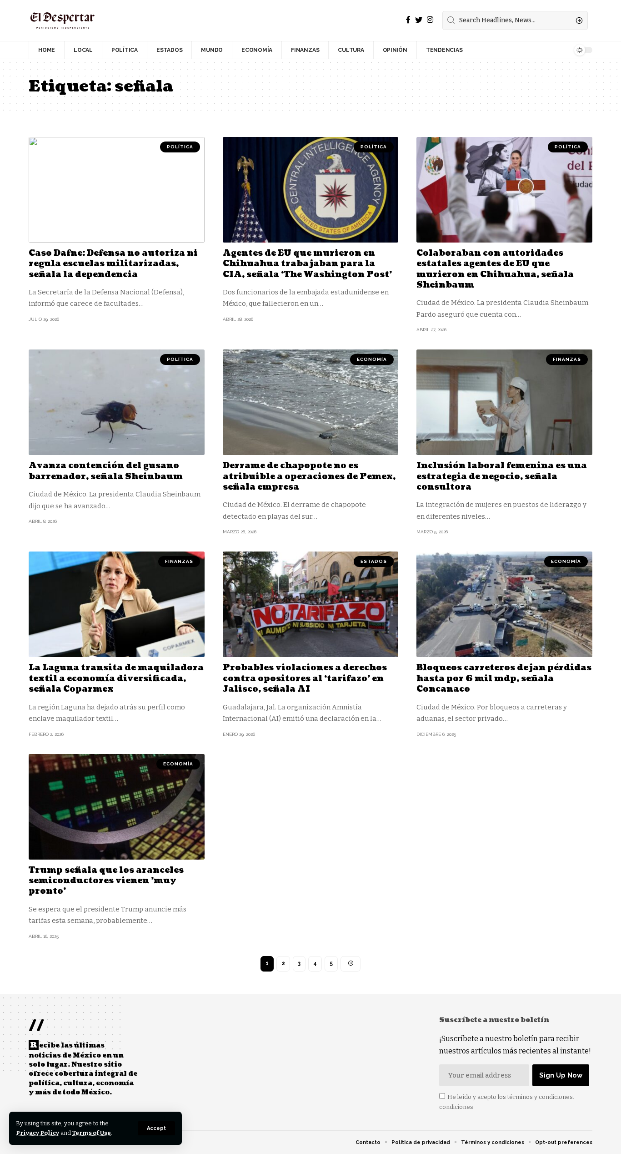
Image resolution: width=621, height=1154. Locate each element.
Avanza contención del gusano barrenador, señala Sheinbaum (106, 471)
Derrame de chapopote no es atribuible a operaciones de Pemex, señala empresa (309, 476)
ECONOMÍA (372, 359)
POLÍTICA (180, 146)
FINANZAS (567, 359)
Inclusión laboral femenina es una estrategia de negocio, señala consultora (501, 476)
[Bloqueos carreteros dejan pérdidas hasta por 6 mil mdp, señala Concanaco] (504, 604)
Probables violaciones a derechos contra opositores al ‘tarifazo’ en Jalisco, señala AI (305, 678)
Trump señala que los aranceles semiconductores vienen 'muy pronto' (106, 881)
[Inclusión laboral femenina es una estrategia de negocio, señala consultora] (504, 402)
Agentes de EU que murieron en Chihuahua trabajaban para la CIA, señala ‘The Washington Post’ (307, 264)
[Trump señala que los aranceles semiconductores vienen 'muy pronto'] (117, 807)
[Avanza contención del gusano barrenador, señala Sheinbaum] (117, 402)
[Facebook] (408, 20)
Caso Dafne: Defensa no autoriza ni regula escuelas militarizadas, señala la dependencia (113, 264)
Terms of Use (91, 1132)
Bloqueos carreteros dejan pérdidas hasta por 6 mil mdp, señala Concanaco (503, 678)
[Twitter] (419, 20)
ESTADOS (374, 561)
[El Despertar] (63, 20)
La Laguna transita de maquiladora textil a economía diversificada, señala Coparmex (116, 678)
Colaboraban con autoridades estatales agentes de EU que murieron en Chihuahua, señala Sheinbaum (495, 269)
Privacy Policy (37, 1132)
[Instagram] (430, 20)
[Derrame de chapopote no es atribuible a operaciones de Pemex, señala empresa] (311, 402)
